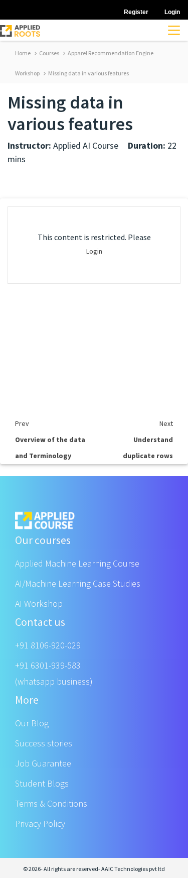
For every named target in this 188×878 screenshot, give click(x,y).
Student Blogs (42, 783)
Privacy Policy (40, 823)
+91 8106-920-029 (48, 645)
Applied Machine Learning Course (77, 563)
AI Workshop (39, 603)
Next (166, 423)
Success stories (43, 743)
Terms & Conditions (51, 803)
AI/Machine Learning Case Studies (77, 583)
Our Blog (32, 723)
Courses (48, 53)
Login (94, 251)
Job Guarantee (43, 763)
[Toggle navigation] (174, 30)
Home (23, 53)
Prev (22, 423)
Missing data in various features (88, 73)
